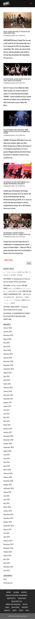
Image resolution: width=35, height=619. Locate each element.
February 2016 (8, 473)
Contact (8, 592)
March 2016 (7, 469)
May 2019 (7, 343)
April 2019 (7, 346)
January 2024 (8, 328)
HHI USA (25, 604)
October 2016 (8, 443)
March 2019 (7, 350)
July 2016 (7, 454)
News (24, 35)
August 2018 (7, 372)
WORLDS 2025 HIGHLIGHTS (13, 604)
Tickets (21, 610)
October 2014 (8, 522)
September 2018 (9, 369)
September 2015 (9, 488)
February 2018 (8, 387)
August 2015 (7, 492)
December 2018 (8, 361)
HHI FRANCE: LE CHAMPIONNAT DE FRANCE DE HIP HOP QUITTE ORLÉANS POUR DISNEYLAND (17, 316)
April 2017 (7, 421)
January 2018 (8, 391)
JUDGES (14, 610)
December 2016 (8, 436)
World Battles (11, 598)
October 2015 (8, 484)
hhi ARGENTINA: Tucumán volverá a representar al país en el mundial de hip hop (17, 233)
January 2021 (8, 331)
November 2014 (8, 518)
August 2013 (7, 555)
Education (25, 607)
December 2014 (8, 514)
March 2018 (7, 384)
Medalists (7, 610)
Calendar (16, 592)
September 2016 (9, 447)
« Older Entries (8, 260)
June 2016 (7, 458)
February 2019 (8, 354)
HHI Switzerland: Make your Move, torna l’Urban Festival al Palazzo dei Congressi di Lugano (17, 131)
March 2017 (7, 425)
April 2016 (7, 466)
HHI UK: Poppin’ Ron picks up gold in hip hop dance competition (17, 32)
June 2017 (7, 413)
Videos (7, 607)
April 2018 (7, 380)
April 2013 (7, 563)
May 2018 (7, 376)
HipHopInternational (10, 35)
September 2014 (9, 525)
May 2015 (7, 503)
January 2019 (8, 357)
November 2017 (8, 398)
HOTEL (27, 610)
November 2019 (8, 335)
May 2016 (7, 462)
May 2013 (7, 559)
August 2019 (7, 339)
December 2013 (8, 544)
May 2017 (6, 417)
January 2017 (8, 432)
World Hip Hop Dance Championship (16, 595)
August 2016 (7, 451)
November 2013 (8, 548)
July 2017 (6, 410)
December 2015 (8, 481)
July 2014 (7, 533)
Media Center (15, 607)
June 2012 (7, 570)
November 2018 (8, 365)
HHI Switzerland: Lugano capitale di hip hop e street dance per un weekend (17, 80)
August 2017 (7, 406)
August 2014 (7, 529)
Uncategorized (8, 583)
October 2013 (8, 552)
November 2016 (8, 440)
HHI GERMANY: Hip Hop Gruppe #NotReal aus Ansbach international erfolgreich (16, 183)
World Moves (22, 598)
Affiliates (24, 592)
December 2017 (8, 395)
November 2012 (8, 567)
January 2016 (8, 477)
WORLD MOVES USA (16, 601)
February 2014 (8, 540)
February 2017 (8, 428)
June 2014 (7, 537)
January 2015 (8, 511)
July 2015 (7, 496)
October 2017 (8, 402)
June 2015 (7, 499)
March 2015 (7, 507)
